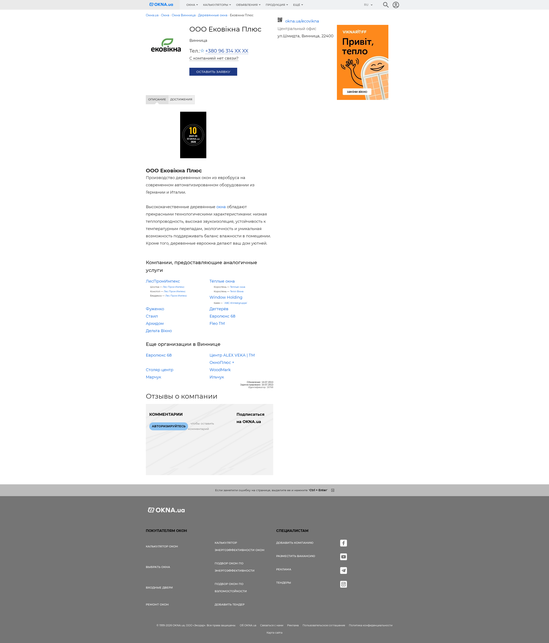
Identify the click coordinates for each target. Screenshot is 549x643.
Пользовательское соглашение (324, 625)
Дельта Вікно (159, 330)
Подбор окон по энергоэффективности (235, 567)
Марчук (153, 377)
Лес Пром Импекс (173, 287)
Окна (190, 4)
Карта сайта (274, 632)
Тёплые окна (222, 281)
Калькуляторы (215, 4)
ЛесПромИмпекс (163, 281)
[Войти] (396, 5)
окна (221, 207)
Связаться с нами (271, 625)
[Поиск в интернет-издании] (386, 5)
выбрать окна (158, 567)
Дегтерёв (219, 309)
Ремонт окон (157, 604)
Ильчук (217, 377)
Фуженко (155, 309)
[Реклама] (362, 63)
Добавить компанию (294, 542)
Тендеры (283, 582)
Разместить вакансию (295, 556)
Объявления (247, 4)
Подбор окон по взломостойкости (231, 587)
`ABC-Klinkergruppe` (235, 303)
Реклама (283, 569)
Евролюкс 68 (222, 316)
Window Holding (226, 297)
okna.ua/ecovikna (302, 21)
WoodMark (220, 369)
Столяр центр (159, 369)
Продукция (275, 4)
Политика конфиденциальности (370, 625)
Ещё (296, 4)
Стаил (152, 316)
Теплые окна (237, 287)
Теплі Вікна (236, 291)
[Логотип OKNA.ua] (164, 5)
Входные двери (159, 587)
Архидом (155, 323)
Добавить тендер (229, 604)
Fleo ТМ (217, 323)
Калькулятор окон (162, 546)
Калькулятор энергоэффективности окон (239, 546)
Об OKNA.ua (248, 625)
